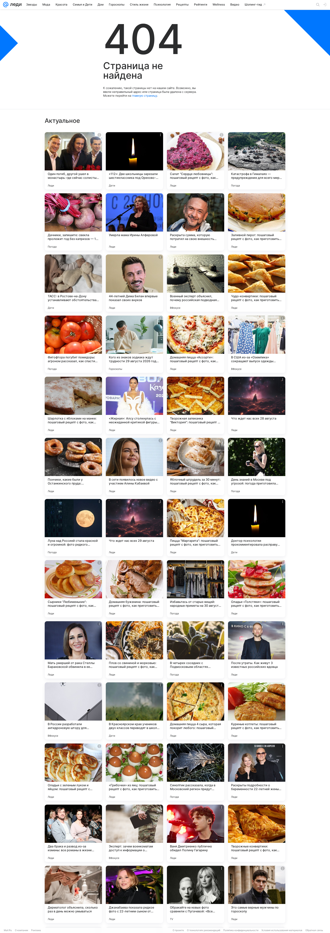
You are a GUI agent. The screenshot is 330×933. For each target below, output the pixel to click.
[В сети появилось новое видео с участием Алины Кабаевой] (134, 466)
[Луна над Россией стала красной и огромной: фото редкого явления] (73, 527)
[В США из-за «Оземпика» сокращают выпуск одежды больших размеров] (256, 344)
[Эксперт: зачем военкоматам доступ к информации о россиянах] (134, 833)
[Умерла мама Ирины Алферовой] (134, 222)
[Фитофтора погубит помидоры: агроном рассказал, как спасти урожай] (73, 344)
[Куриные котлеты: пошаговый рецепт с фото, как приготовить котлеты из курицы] (256, 711)
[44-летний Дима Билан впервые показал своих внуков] (134, 283)
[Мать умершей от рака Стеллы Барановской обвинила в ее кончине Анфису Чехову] (73, 650)
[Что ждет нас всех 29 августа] (134, 527)
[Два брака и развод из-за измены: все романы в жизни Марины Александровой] (73, 833)
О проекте (178, 930)
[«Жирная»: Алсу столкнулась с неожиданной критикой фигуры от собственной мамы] (134, 405)
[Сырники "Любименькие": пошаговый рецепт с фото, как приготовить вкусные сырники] (73, 588)
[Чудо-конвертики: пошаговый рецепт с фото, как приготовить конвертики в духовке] (256, 283)
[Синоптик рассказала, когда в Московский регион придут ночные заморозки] (195, 772)
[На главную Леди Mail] (15, 4)
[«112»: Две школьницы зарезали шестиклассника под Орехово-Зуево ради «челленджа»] (134, 161)
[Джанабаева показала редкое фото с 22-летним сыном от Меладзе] (134, 894)
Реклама (36, 930)
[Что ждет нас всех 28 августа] (256, 405)
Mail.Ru (8, 930)
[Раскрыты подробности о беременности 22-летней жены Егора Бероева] (256, 772)
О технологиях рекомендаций (203, 930)
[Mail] (5, 4)
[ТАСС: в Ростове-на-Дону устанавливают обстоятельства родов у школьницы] (73, 283)
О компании (21, 930)
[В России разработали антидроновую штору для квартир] (73, 711)
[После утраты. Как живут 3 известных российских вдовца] (256, 650)
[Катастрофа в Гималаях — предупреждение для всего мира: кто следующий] (256, 161)
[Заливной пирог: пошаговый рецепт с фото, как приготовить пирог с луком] (256, 222)
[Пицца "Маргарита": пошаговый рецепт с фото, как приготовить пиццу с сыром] (195, 527)
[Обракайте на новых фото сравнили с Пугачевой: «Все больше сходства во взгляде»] (195, 894)
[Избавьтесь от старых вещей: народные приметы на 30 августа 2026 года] (195, 588)
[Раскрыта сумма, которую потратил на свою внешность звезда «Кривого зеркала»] (195, 222)
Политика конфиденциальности (240, 930)
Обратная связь (314, 930)
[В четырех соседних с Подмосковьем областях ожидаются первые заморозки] (195, 650)
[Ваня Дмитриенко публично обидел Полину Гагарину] (195, 833)
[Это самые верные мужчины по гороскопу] (256, 894)
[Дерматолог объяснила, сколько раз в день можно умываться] (73, 894)
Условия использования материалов (281, 930)
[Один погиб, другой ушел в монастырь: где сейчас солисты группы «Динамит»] (73, 161)
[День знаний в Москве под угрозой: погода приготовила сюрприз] (256, 466)
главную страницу (144, 95)
